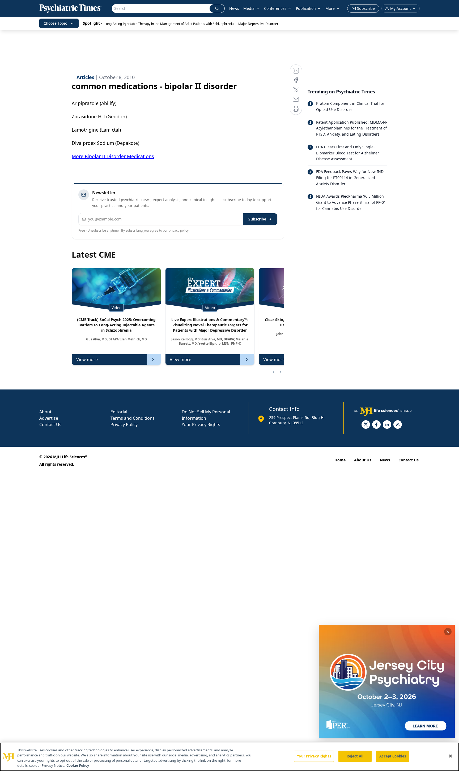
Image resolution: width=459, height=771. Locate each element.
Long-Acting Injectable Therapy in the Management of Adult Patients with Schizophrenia (169, 23)
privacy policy (179, 230)
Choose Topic (55, 23)
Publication (306, 8)
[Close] (450, 756)
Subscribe (257, 219)
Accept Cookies (392, 756)
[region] (229, 756)
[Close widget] (448, 631)
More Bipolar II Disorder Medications (113, 156)
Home (340, 459)
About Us (362, 459)
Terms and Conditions (132, 418)
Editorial (118, 412)
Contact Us (50, 424)
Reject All (355, 756)
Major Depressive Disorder (258, 23)
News (234, 8)
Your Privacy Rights (201, 424)
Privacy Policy (124, 424)
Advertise (48, 418)
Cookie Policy (77, 765)
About (45, 412)
